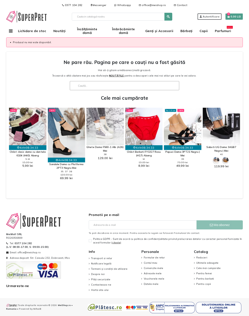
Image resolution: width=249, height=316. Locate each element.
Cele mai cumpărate (124, 98)
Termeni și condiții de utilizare (109, 268)
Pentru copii (203, 283)
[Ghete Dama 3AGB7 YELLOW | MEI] (225, 160)
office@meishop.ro (152, 5)
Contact (180, 5)
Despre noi (98, 274)
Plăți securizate (100, 279)
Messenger (99, 5)
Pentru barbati (205, 278)
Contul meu (150, 262)
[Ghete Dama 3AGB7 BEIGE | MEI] (216, 160)
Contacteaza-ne (101, 284)
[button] (12, 149)
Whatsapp (123, 5)
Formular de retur (154, 257)
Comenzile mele (153, 268)
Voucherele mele (154, 278)
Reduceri (201, 257)
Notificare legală (101, 263)
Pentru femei (204, 273)
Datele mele (151, 283)
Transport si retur (101, 258)
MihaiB (37, 308)
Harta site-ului (100, 289)
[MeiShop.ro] (26, 16)
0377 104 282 (72, 5)
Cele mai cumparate (208, 268)
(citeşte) (116, 242)
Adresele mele (153, 273)
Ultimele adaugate (207, 262)
